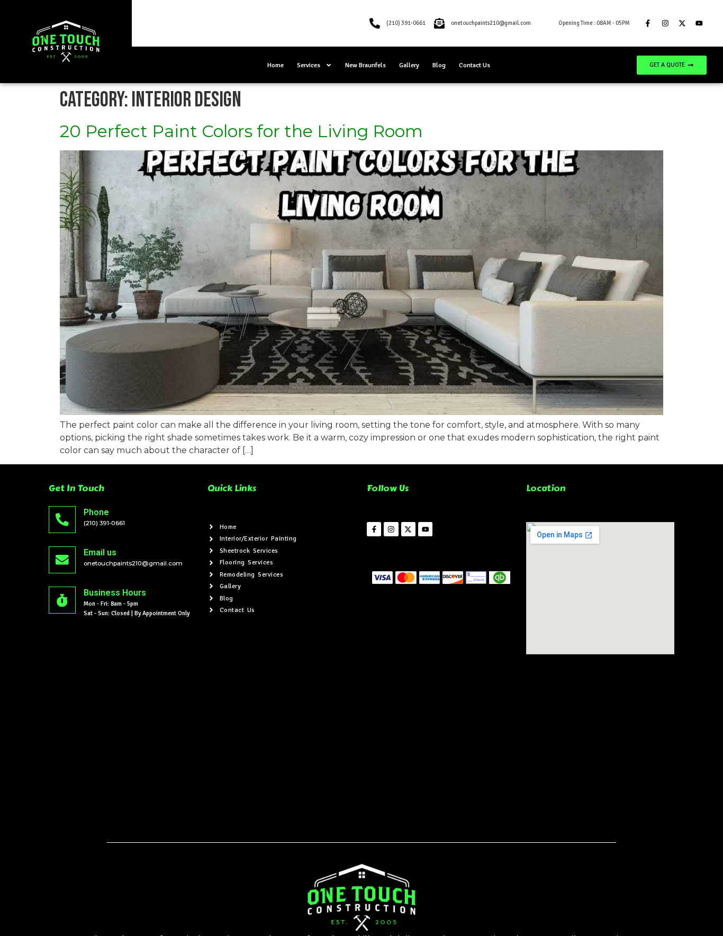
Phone (96, 512)
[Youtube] (699, 23)
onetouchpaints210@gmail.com (133, 563)
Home (275, 65)
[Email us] (62, 559)
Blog (439, 65)
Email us (100, 552)
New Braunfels (365, 65)
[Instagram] (665, 23)
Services (308, 65)
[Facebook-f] (647, 23)
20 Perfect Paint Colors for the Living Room (241, 131)
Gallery (409, 65)
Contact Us (474, 65)
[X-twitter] (682, 23)
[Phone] (62, 519)
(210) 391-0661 (104, 523)
